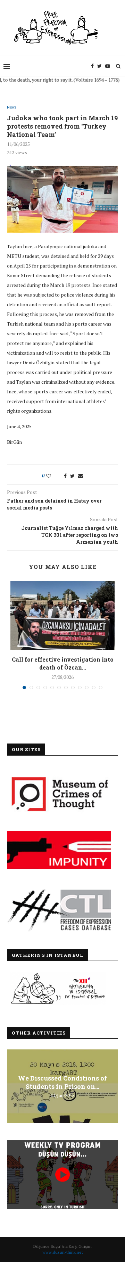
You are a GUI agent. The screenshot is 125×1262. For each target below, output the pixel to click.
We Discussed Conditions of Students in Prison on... (62, 1082)
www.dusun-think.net (62, 1252)
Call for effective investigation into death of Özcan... (63, 663)
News (11, 107)
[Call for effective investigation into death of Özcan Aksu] (62, 615)
